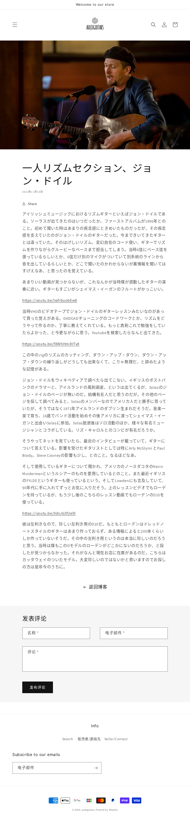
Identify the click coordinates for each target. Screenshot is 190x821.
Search (67, 739)
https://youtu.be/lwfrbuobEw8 (49, 300)
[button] (14, 24)
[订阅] (95, 768)
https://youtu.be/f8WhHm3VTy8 (50, 343)
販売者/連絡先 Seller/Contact (103, 739)
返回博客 (98, 587)
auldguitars (88, 809)
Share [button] (32, 204)
